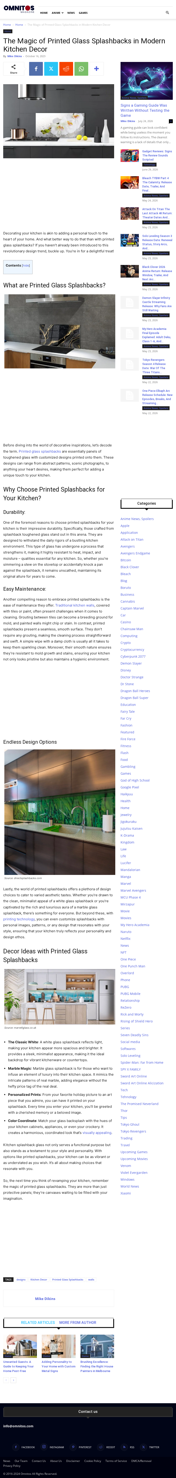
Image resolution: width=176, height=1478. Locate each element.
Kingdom (127, 842)
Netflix (125, 938)
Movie (125, 911)
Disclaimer (73, 1461)
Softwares (128, 1049)
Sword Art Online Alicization (142, 1083)
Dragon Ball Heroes (135, 691)
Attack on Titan (132, 539)
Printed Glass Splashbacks (67, 1279)
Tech (124, 1090)
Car (123, 615)
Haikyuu (127, 794)
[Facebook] (36, 69)
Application (129, 532)
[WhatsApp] (81, 69)
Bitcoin (126, 560)
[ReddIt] (66, 69)
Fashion (126, 725)
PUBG (125, 987)
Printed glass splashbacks (40, 451)
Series (125, 1028)
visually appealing (96, 1132)
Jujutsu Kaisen (132, 828)
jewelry (126, 815)
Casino (126, 622)
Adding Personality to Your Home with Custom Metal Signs (58, 1366)
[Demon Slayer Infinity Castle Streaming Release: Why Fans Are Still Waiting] (130, 302)
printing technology (19, 919)
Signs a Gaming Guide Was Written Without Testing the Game (145, 110)
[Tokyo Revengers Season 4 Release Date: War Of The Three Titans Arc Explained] (130, 364)
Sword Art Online (134, 1076)
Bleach (126, 574)
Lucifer (126, 863)
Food (124, 759)
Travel (125, 1145)
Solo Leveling (130, 1055)
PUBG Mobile (130, 993)
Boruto (126, 587)
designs (20, 1279)
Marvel (126, 883)
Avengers (128, 546)
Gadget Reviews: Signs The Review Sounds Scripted (157, 155)
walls (91, 1279)
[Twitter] (51, 69)
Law (123, 849)
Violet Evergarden (134, 1172)
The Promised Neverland (140, 1104)
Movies (126, 918)
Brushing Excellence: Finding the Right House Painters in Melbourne (96, 1366)
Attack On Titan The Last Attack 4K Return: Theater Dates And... (157, 213)
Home (44, 12)
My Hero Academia (135, 925)
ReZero (126, 1007)
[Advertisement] (58, 196)
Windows (128, 1179)
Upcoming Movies (134, 1159)
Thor (124, 1110)
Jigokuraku (129, 821)
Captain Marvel (132, 608)
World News (130, 1186)
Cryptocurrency (132, 649)
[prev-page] (6, 1380)
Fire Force (128, 739)
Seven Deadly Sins (134, 1035)
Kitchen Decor (38, 1279)
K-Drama (127, 835)
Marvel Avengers (133, 890)
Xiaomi (126, 1193)
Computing (129, 636)
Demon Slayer (131, 663)
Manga (126, 876)
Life (123, 856)
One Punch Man (133, 966)
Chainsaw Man (132, 629)
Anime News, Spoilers (134, 97)
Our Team (21, 1461)
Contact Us (39, 1461)
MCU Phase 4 (131, 897)
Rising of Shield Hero (137, 1021)
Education (128, 704)
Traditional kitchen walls (74, 605)
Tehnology (149, 164)
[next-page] (13, 1380)
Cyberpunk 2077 (133, 656)
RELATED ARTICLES (38, 1323)
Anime (56, 12)
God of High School (135, 780)
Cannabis (128, 601)
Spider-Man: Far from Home (142, 1062)
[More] (97, 69)
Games (83, 12)
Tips (124, 1117)
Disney (126, 670)
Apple (125, 525)
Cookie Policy (92, 1461)
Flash (125, 753)
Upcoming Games (134, 1152)
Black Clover (130, 567)
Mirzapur (128, 904)
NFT (123, 952)
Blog (124, 581)
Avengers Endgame (135, 553)
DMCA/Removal (141, 1461)
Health (126, 801)
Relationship (130, 1000)
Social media (130, 1042)
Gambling (128, 766)
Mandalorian (130, 870)
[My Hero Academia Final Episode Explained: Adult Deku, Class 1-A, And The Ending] (130, 333)
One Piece (128, 959)
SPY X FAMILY (131, 1069)
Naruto (126, 932)
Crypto (126, 642)
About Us (56, 1461)
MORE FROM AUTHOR (77, 1323)
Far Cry (126, 718)
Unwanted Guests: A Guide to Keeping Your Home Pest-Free (18, 1366)
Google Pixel (130, 787)
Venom (126, 1165)
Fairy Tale (128, 711)
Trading (126, 1138)
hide (26, 265)
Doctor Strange (132, 677)
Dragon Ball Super (134, 698)
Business (127, 594)
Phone (125, 980)
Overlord (127, 973)
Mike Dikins (14, 56)
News (71, 12)
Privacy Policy (11, 1466)
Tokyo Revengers (133, 1131)
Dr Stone (127, 684)
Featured (127, 732)
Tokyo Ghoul (130, 1124)
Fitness (126, 746)
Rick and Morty (132, 1014)
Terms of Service (116, 1461)
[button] (167, 13)
